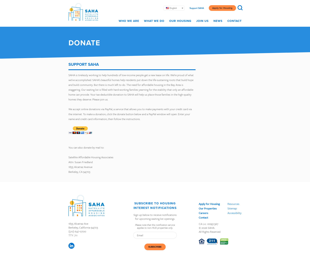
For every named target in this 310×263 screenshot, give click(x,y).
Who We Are (129, 21)
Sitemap (232, 208)
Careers (203, 213)
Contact (234, 21)
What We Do (154, 21)
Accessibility (234, 213)
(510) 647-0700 (77, 231)
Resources (233, 204)
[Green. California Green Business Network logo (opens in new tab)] (224, 242)
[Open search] (240, 7)
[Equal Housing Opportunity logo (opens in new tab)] (202, 242)
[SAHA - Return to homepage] (86, 205)
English (173, 8)
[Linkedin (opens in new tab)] (71, 246)
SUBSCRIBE (155, 246)
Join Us (202, 21)
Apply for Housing (222, 8)
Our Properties (208, 208)
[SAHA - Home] (83, 12)
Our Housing (180, 21)
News (217, 21)
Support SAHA (197, 8)
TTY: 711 (73, 235)
